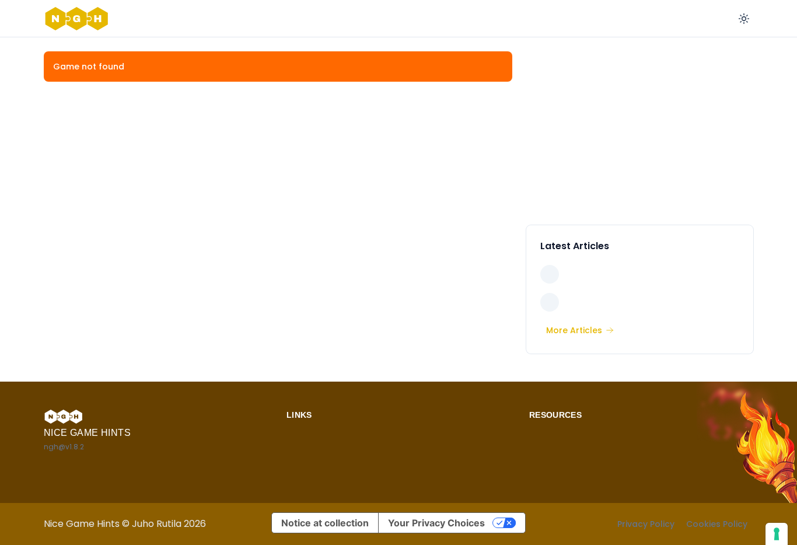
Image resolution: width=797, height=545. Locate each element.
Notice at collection (325, 523)
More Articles (574, 330)
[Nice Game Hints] (79, 18)
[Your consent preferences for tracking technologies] (776, 534)
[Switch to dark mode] (744, 18)
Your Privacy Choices (436, 523)
